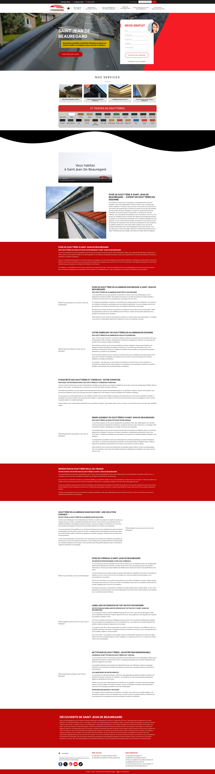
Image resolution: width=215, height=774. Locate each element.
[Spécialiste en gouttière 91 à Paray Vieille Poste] (68, 8)
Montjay (125, 732)
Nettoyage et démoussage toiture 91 (158, 8)
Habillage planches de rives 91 (125, 8)
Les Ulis (117, 732)
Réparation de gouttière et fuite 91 (91, 8)
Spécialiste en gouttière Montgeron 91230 (105, 755)
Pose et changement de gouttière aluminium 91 (108, 8)
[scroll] (107, 66)
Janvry (145, 734)
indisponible (65, 2)
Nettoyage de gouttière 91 (77, 8)
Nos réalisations (70, 54)
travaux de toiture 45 (65, 759)
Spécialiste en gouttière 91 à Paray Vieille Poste (107, 757)
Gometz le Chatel (130, 736)
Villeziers (78, 732)
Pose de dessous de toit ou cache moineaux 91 (141, 8)
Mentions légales (110, 771)
